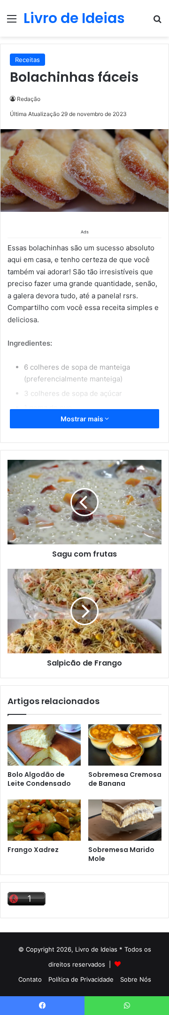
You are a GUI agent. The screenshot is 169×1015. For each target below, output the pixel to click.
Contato (30, 979)
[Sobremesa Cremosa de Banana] (124, 745)
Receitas (27, 59)
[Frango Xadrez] (44, 820)
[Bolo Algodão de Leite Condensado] (44, 745)
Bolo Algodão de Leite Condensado (39, 779)
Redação (28, 98)
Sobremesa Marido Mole (121, 854)
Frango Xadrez (33, 849)
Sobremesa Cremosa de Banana (124, 779)
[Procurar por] (157, 21)
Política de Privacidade (81, 979)
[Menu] (11, 21)
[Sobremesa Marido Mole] (124, 820)
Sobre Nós (135, 979)
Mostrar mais (83, 419)
